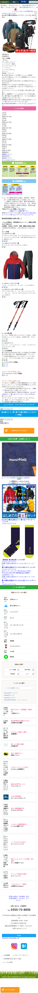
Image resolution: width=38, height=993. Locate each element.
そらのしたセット (14, 5)
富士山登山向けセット (29, 5)
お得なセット (14, 599)
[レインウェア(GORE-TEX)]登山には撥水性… (16, 478)
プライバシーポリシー (21, 955)
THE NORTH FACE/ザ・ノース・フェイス (15, 700)
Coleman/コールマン (10, 697)
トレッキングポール (16, 634)
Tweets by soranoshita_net (10, 938)
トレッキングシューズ (16, 625)
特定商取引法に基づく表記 (12, 959)
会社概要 (7, 955)
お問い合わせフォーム (19, 928)
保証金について (7, 158)
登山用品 (12, 673)
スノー (33, 2)
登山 (14, 2)
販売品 (12, 656)
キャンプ (4, 2)
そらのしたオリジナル (9, 13)
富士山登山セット (15, 605)
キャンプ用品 (12, 669)
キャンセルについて (8, 160)
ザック (12, 618)
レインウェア (14, 612)
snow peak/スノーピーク (11, 693)
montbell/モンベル (9, 695)
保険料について (7, 154)
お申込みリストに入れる (19, 430)
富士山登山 (27, 669)
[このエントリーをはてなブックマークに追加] (24, 946)
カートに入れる (10, 989)
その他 (12, 651)
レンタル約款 (8, 962)
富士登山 (23, 1)
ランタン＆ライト (15, 646)
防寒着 (12, 641)
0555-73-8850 (21, 909)
